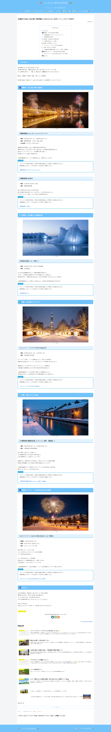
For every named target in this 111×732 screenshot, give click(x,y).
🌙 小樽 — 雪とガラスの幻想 (49, 47)
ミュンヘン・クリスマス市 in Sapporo (29, 386)
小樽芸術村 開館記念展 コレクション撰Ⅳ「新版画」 (33, 481)
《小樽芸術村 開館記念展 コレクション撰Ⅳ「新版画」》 (56, 49)
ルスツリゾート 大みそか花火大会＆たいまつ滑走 (32, 578)
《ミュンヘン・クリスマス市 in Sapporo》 (53, 45)
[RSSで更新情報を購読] (58, 617)
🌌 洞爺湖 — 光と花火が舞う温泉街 (50, 32)
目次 (53, 27)
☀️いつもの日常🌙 (22, 611)
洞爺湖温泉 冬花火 (25, 206)
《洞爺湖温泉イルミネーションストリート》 (53, 34)
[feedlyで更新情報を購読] (55, 617)
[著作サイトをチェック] (52, 617)
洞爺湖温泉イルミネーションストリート (30, 170)
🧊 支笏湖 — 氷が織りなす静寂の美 (50, 39)
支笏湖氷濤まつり (24, 293)
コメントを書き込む (55, 707)
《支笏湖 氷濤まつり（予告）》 (50, 41)
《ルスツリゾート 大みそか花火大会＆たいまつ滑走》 (55, 53)
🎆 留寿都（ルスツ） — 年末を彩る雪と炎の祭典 (53, 51)
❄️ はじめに (45, 30)
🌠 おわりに (45, 55)
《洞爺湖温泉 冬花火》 (48, 36)
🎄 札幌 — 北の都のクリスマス (49, 43)
